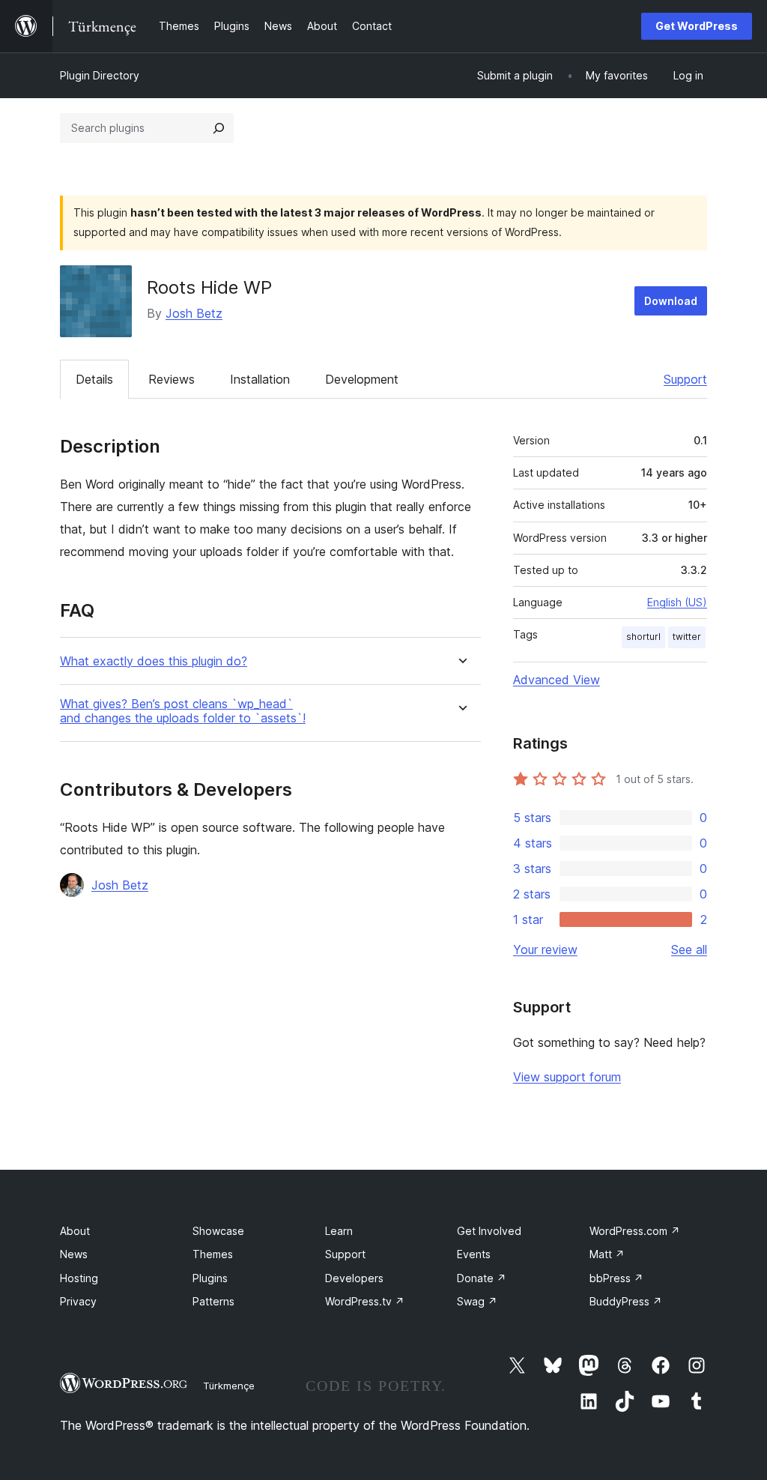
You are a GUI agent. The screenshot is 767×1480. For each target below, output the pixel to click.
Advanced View (556, 679)
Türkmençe (229, 1386)
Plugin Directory (99, 75)
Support (685, 379)
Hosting (79, 1278)
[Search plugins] (219, 128)
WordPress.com (634, 1230)
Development (361, 379)
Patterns (213, 1301)
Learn (339, 1230)
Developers (354, 1278)
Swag (477, 1301)
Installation (260, 379)
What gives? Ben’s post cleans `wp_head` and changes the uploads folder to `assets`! (183, 711)
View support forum (567, 1076)
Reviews (171, 379)
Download (670, 301)
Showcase (218, 1230)
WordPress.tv (364, 1301)
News (74, 1254)
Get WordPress (696, 25)
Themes (212, 1254)
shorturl (643, 636)
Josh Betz (194, 313)
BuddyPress (625, 1301)
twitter (687, 636)
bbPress (616, 1278)
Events (474, 1254)
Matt (607, 1254)
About (75, 1230)
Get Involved (489, 1230)
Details (94, 379)
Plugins (210, 1278)
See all (689, 949)
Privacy (78, 1301)
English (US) (677, 602)
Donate (481, 1278)
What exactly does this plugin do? (153, 661)
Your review (545, 949)
